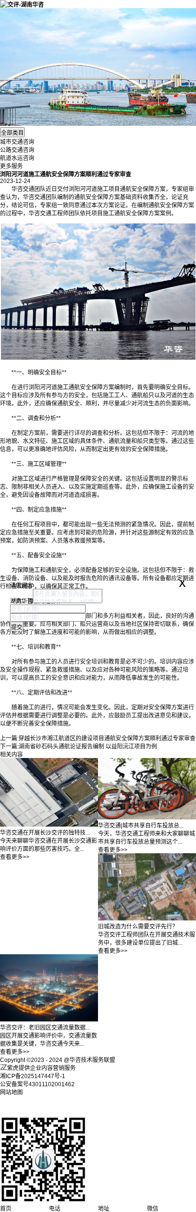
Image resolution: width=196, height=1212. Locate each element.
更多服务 (11, 166)
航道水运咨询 (17, 158)
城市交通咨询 (17, 142)
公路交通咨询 (17, 150)
